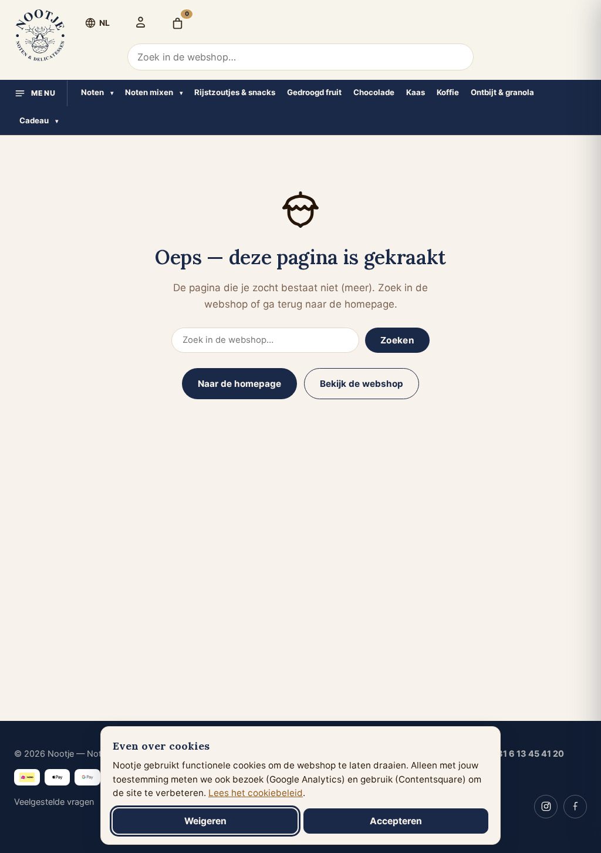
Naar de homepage (239, 383)
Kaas (415, 92)
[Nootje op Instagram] (546, 806)
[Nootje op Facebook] (575, 806)
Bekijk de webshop (361, 383)
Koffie (448, 92)
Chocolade (373, 92)
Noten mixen (149, 92)
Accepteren (396, 821)
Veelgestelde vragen (54, 802)
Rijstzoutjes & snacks (234, 92)
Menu (43, 93)
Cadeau (34, 120)
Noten (92, 92)
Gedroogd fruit (314, 92)
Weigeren (205, 821)
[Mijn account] (140, 22)
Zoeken (397, 340)
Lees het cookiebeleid (255, 792)
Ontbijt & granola (502, 92)
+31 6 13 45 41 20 (527, 753)
